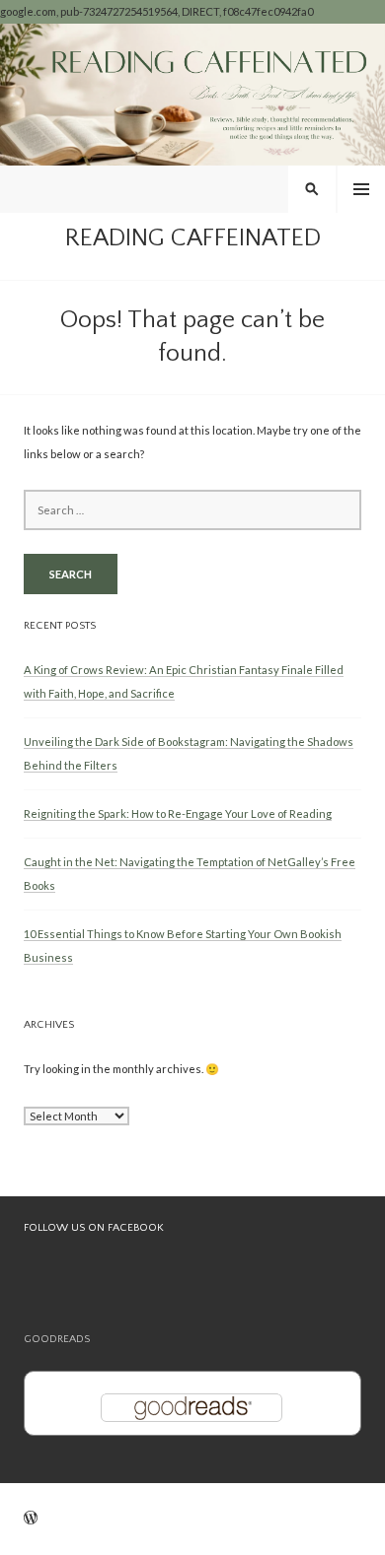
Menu (361, 189)
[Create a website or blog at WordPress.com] (31, 1519)
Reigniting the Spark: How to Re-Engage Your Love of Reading (178, 813)
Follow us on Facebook (94, 1228)
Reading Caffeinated (193, 238)
